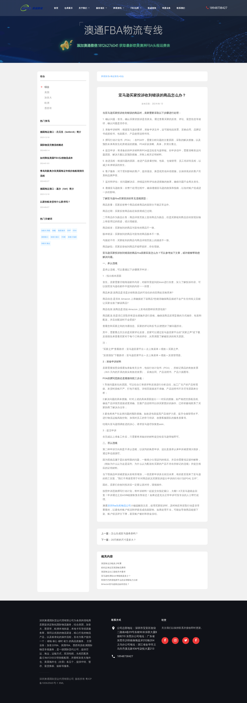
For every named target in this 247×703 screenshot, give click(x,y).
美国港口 (44, 237)
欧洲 (46, 102)
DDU (74, 231)
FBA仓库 (135, 8)
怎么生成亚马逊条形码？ (124, 533)
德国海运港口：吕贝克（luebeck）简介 (60, 132)
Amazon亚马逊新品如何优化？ (115, 584)
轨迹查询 (152, 8)
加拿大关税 (45, 231)
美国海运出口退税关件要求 (113, 572)
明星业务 (166, 8)
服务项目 (100, 8)
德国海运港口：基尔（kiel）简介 (57, 189)
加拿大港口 (55, 237)
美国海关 (61, 231)
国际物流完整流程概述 (51, 145)
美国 (46, 92)
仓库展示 (68, 8)
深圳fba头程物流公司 (119, 505)
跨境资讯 (117, 8)
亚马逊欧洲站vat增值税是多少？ (116, 576)
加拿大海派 (72, 237)
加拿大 (48, 97)
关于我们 (83, 8)
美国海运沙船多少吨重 (111, 563)
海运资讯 (114, 76)
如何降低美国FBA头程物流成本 (56, 158)
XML (61, 683)
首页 (56, 8)
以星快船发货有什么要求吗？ (55, 202)
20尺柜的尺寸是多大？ (123, 539)
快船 (54, 231)
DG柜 (64, 237)
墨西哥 (48, 108)
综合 (46, 87)
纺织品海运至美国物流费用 (113, 567)
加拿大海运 (45, 243)
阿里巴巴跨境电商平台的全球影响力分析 (119, 580)
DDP (69, 231)
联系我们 (181, 8)
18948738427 (218, 8)
